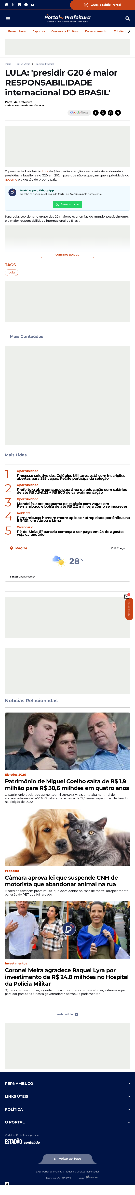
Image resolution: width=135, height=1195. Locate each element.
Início (8, 64)
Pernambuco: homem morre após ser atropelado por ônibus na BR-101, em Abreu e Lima (73, 519)
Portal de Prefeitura (18, 102)
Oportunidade (27, 471)
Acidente (24, 513)
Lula (45, 171)
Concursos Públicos (65, 31)
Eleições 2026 (15, 774)
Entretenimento (96, 31)
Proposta (12, 871)
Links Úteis (23, 64)
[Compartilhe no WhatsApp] (110, 113)
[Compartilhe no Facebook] (96, 113)
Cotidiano (120, 31)
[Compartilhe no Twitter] (103, 113)
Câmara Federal (45, 64)
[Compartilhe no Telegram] (118, 113)
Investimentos (16, 963)
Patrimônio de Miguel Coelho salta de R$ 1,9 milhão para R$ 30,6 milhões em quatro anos (67, 784)
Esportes (39, 31)
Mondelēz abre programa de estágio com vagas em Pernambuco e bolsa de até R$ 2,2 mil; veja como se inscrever (72, 505)
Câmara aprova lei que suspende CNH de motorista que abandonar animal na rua (61, 881)
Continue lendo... (67, 254)
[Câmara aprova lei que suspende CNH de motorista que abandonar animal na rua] (67, 837)
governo (11, 179)
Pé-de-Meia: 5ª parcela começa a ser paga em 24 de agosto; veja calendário (70, 533)
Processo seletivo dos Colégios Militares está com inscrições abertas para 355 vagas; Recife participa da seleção (71, 477)
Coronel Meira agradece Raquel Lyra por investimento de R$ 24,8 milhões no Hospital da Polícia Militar (67, 977)
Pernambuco (17, 31)
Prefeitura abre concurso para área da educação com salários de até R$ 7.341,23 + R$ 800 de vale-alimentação (72, 491)
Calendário (25, 527)
